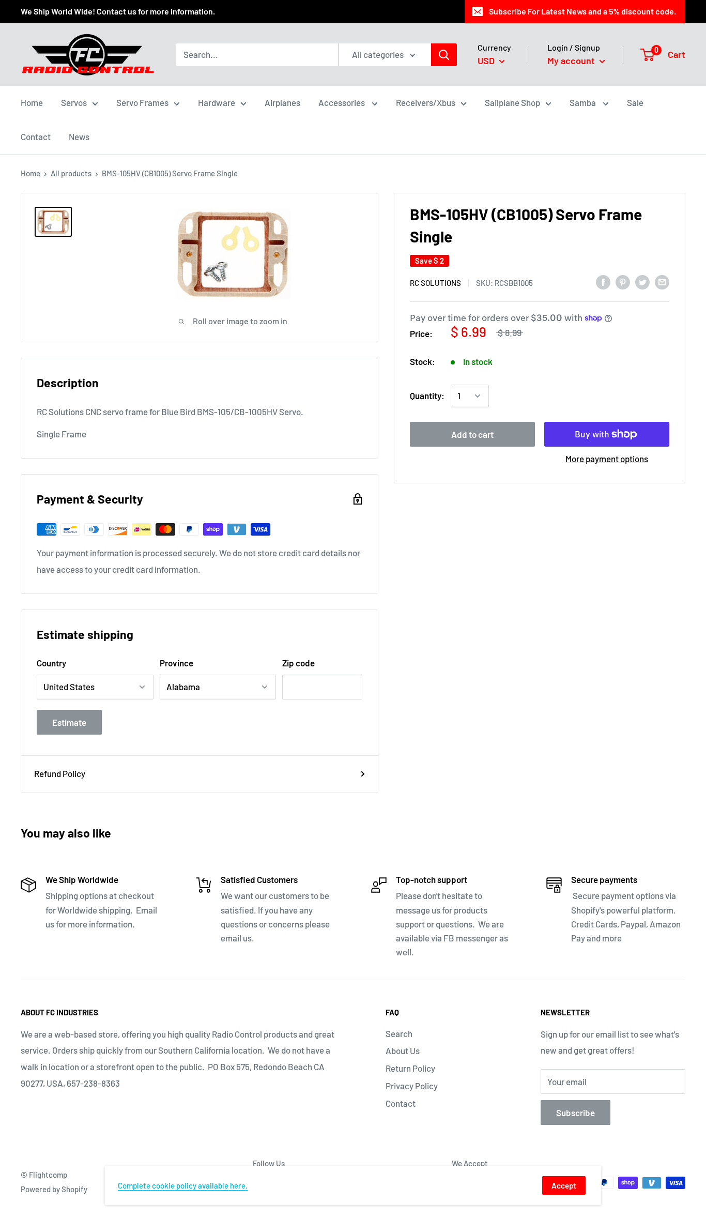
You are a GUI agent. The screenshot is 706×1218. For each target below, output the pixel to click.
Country (51, 663)
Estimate (69, 722)
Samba (583, 102)
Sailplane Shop (512, 102)
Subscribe (575, 1112)
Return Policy (410, 1068)
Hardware (216, 102)
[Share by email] (662, 281)
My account (572, 60)
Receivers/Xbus (425, 102)
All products (71, 173)
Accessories (342, 102)
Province (176, 663)
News (79, 136)
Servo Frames (142, 102)
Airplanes (282, 102)
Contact (36, 136)
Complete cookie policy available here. (183, 1185)
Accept (563, 1185)
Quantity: (427, 395)
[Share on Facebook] (603, 281)
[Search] (444, 54)
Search (399, 1033)
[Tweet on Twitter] (642, 281)
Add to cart (472, 434)
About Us (403, 1050)
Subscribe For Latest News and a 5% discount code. (582, 11)
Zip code (298, 663)
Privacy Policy (412, 1085)
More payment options (606, 458)
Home (32, 102)
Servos (74, 102)
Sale (635, 102)
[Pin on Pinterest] (623, 281)
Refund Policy (59, 773)
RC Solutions (435, 282)
